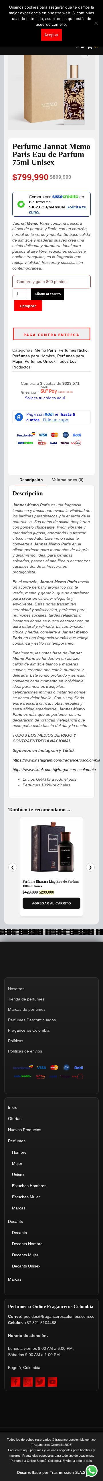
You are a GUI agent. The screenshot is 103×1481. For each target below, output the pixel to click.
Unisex (18, 1174)
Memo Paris (45, 350)
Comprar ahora (28, 307)
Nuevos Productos (24, 1129)
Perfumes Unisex (40, 361)
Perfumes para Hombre (33, 356)
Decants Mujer (25, 1255)
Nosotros (16, 988)
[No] (96, 23)
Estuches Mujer (26, 1197)
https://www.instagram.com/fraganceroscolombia (56, 760)
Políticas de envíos (25, 1051)
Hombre (19, 1152)
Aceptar (51, 34)
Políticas (15, 1041)
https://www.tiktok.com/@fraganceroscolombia (54, 769)
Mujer (17, 1163)
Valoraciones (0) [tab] (68, 479)
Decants (15, 1221)
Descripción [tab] (31, 479)
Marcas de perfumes (26, 1009)
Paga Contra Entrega (51, 334)
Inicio (12, 1107)
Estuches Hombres (29, 1185)
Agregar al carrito (51, 903)
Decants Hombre (27, 1243)
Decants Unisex (26, 1266)
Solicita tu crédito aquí (45, 398)
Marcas (18, 1208)
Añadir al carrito (47, 294)
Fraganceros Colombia (28, 1030)
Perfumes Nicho (73, 350)
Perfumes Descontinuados (32, 1020)
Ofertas (14, 1118)
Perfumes (16, 1141)
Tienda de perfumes (26, 999)
